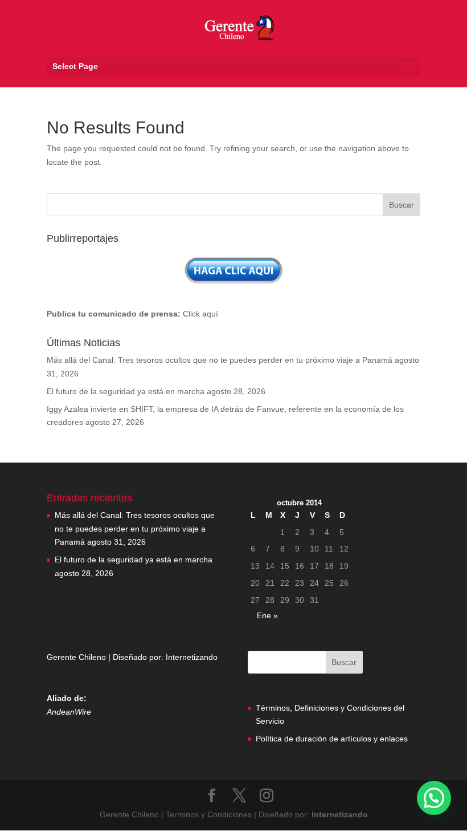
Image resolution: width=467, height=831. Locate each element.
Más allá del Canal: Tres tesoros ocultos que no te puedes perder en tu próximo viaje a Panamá (219, 359)
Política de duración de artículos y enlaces (332, 738)
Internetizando (192, 657)
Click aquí (200, 313)
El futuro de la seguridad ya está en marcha (125, 391)
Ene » (267, 615)
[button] (434, 798)
